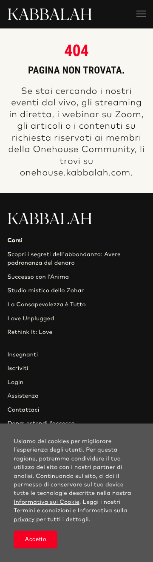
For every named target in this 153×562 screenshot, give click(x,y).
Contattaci (23, 410)
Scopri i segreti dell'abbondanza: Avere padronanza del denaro (63, 258)
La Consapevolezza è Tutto (46, 305)
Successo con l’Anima (38, 277)
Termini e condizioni (42, 511)
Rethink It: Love (29, 332)
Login (15, 382)
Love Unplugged (30, 319)
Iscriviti (17, 368)
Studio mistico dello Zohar (45, 291)
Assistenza (23, 396)
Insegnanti (22, 355)
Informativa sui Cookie (46, 502)
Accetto (35, 539)
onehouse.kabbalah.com (75, 173)
